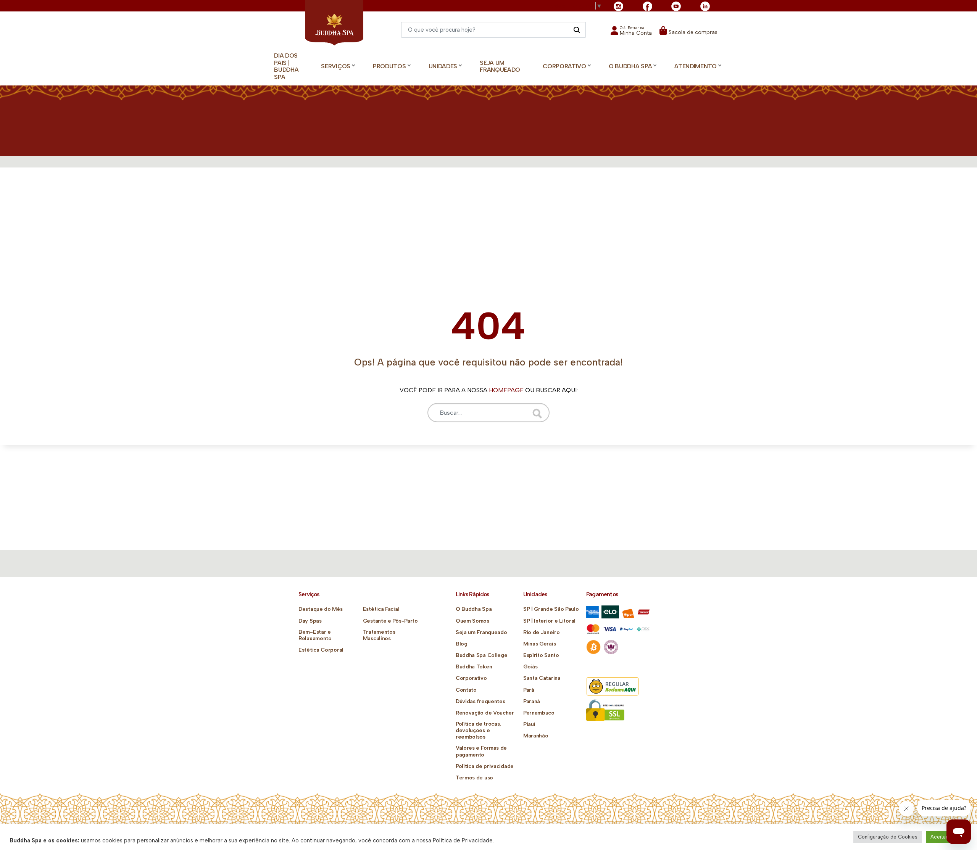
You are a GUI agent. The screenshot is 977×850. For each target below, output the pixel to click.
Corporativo (471, 678)
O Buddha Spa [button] (630, 66)
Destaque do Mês (320, 609)
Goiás (530, 666)
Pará (528, 690)
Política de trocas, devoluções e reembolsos (478, 730)
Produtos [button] (389, 66)
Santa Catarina (542, 678)
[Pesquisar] (576, 29)
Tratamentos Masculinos (379, 635)
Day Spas (310, 621)
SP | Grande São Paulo (551, 609)
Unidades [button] (443, 66)
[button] (631, 33)
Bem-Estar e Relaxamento (315, 635)
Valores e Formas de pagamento (481, 751)
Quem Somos (472, 621)
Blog (462, 644)
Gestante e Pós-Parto (390, 621)
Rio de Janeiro (541, 632)
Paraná (531, 701)
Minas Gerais (539, 644)
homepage (506, 389)
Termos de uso (474, 777)
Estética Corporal (320, 650)
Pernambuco (539, 713)
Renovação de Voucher (485, 713)
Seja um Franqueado (500, 66)
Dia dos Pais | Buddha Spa (286, 66)
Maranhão (535, 735)
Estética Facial (381, 609)
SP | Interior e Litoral (549, 621)
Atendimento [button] (695, 66)
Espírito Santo (541, 655)
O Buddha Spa (474, 609)
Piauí (529, 724)
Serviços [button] (335, 66)
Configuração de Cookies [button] (887, 837)
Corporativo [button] (564, 66)
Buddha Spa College (482, 655)
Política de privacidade (485, 766)
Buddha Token (474, 666)
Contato (466, 690)
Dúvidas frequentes (480, 701)
